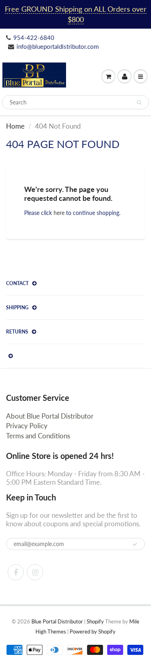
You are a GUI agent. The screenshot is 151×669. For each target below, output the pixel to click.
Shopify (95, 621)
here (59, 212)
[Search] (139, 102)
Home (15, 126)
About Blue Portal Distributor (49, 416)
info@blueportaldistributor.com (58, 46)
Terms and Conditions (38, 435)
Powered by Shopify (93, 631)
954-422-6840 (33, 37)
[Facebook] (16, 572)
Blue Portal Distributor (57, 621)
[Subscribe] (135, 544)
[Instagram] (35, 572)
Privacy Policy (27, 425)
